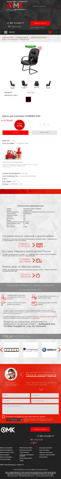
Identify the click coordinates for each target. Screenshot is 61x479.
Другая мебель (43, 457)
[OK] (34, 443)
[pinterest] (36, 443)
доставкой (36, 318)
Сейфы (21, 460)
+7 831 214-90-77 (15, 23)
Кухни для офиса (44, 450)
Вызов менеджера (41, 375)
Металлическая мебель (25, 447)
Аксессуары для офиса (45, 447)
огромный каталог (45, 316)
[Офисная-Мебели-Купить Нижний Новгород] (15, 8)
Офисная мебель (8, 37)
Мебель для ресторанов (45, 452)
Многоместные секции (25, 450)
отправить (14, 419)
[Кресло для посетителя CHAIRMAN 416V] (30, 61)
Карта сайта (10, 475)
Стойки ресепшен (24, 452)
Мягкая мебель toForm (25, 458)
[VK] (31, 443)
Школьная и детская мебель (47, 454)
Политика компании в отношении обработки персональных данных (30, 469)
